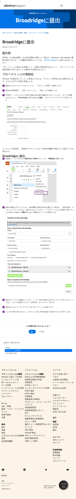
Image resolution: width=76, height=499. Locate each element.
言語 (5, 475)
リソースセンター (60, 374)
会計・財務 (6, 406)
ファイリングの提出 (43, 33)
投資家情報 (57, 450)
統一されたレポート (9, 382)
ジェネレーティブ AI (10, 380)
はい (32, 332)
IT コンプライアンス (33, 416)
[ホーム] (15, 5)
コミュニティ (58, 403)
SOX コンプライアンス (34, 435)
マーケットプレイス (9, 391)
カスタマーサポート (61, 401)
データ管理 (6, 385)
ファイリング (32, 33)
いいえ (41, 332)
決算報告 (28, 396)
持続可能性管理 (31, 438)
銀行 (3, 427)
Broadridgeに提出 (11, 353)
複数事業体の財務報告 (34, 419)
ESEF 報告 (29, 391)
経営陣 (55, 424)
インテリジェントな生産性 (12, 388)
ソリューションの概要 (34, 374)
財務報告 (56, 452)
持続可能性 (6, 415)
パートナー (6, 394)
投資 (3, 433)
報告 (25, 33)
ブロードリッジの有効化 (13, 350)
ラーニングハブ (59, 406)
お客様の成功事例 (60, 380)
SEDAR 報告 (30, 433)
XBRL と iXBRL (31, 441)
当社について (58, 440)
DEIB (55, 427)
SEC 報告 (29, 430)
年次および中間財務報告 (35, 377)
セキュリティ (7, 396)
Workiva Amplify (59, 388)
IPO (26, 413)
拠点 (55, 430)
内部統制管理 (30, 407)
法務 (3, 417)
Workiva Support (50, 60)
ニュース (56, 458)
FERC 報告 (29, 394)
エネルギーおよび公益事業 (12, 436)
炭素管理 (28, 382)
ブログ (55, 377)
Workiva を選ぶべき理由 (11, 377)
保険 (3, 430)
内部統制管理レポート (34, 410)
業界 (3, 424)
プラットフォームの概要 (11, 374)
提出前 (8, 347)
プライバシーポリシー (7, 483)
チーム (4, 403)
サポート (56, 395)
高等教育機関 (7, 441)
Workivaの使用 (18, 33)
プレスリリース (59, 461)
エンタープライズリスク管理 (37, 388)
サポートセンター (7, 33)
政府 (3, 438)
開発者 (55, 409)
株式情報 (56, 455)
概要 (55, 422)
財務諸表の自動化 (32, 399)
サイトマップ (5, 485)
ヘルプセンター (59, 398)
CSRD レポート (31, 385)
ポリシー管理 (30, 421)
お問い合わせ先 (59, 412)
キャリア (56, 437)
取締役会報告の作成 (33, 380)
